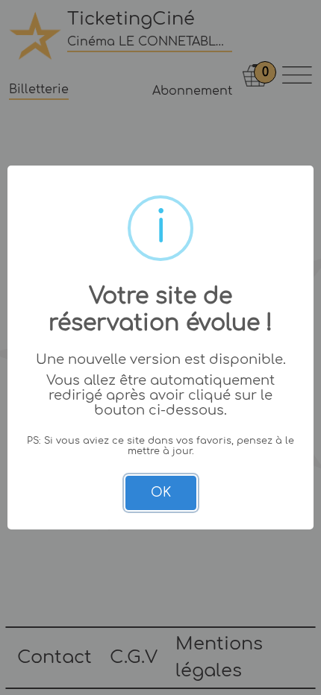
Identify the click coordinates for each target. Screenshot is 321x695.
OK (161, 492)
